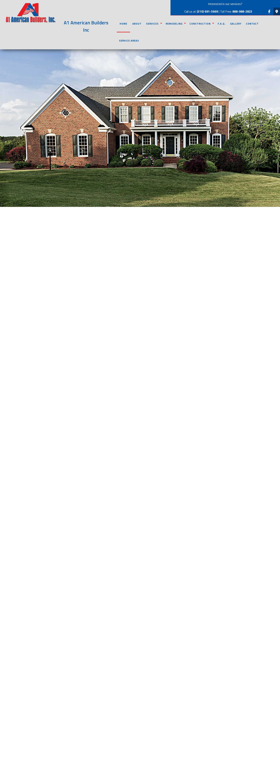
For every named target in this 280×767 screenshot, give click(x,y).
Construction (200, 24)
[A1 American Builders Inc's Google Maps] (276, 11)
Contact (252, 24)
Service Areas (129, 40)
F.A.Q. (222, 24)
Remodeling (174, 24)
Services (152, 24)
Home (123, 24)
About (137, 24)
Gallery (235, 24)
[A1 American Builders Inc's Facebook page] (269, 11)
